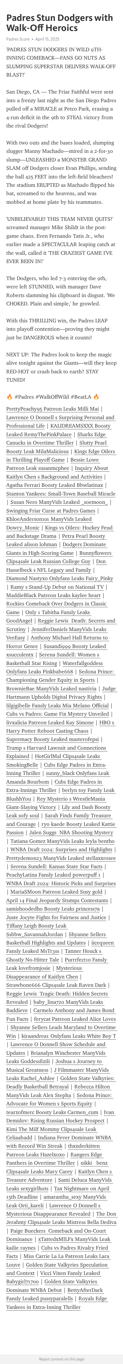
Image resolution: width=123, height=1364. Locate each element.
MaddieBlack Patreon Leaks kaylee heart (53, 595)
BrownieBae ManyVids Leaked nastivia (51, 688)
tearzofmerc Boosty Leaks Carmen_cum (52, 1112)
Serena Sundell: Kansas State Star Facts (56, 866)
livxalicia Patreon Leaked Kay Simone (50, 722)
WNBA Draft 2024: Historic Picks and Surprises (61, 883)
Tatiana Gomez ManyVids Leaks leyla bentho (62, 841)
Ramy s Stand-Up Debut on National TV (57, 587)
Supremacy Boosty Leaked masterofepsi (52, 739)
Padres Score (18, 39)
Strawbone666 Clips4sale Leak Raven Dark (56, 985)
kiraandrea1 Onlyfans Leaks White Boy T (68, 1036)
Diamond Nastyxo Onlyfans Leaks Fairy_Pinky (59, 578)
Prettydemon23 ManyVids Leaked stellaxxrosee (61, 858)
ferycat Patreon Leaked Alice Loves (75, 1019)
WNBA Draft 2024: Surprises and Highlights (61, 849)
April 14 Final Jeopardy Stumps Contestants (57, 900)
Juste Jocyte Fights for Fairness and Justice (56, 917)
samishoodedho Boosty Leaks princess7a (53, 908)
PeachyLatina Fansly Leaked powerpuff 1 (53, 874)
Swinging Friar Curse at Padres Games (50, 510)
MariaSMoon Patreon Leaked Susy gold (56, 891)
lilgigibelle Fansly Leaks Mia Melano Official (57, 705)
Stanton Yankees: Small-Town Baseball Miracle (61, 493)
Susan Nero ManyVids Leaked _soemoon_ (59, 502)
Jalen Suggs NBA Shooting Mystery (71, 832)
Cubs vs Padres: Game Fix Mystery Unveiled (57, 714)
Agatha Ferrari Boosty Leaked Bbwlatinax (54, 485)
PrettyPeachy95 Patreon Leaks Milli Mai (52, 409)
